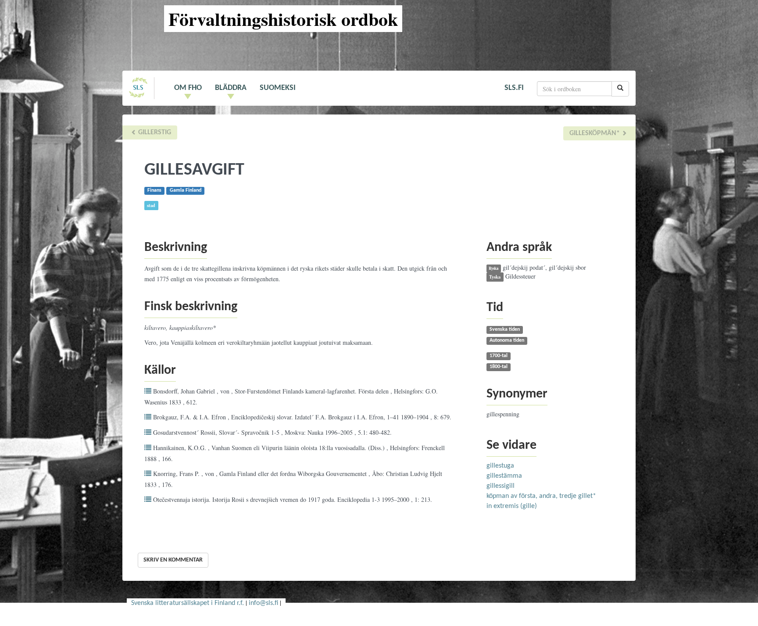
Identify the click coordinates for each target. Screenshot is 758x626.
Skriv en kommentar (173, 560)
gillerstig (153, 132)
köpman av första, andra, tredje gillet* (541, 496)
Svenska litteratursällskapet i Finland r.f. (187, 603)
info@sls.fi (263, 603)
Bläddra (231, 88)
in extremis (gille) (511, 506)
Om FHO (188, 88)
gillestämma (504, 475)
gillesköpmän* (595, 133)
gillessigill (500, 486)
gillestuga (500, 465)
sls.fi (514, 88)
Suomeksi (278, 88)
